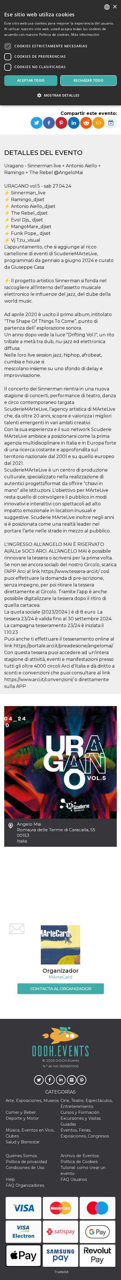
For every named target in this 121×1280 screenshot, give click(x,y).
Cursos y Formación (79, 1112)
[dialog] (60, 52)
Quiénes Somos (21, 1155)
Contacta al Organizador (60, 988)
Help (10, 1179)
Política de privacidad (26, 1161)
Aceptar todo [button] (31, 80)
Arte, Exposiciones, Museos (32, 1100)
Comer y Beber (21, 1112)
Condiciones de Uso (25, 1167)
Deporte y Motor (22, 1118)
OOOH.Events (67, 1060)
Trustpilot (61, 1272)
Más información (85, 34)
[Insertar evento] (98, 123)
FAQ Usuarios (73, 1179)
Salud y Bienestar (23, 1142)
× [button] (115, 7)
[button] (60, 95)
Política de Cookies (79, 1161)
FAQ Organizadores (25, 1185)
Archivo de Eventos (79, 1155)
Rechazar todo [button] (88, 80)
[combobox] (107, 7)
